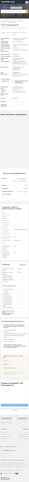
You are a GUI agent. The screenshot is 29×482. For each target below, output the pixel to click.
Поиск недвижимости (23, 434)
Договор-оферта (19, 470)
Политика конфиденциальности (7, 470)
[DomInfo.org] (7, 1)
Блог (27, 432)
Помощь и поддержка (23, 436)
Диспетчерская (16, 32)
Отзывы (14, 34)
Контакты (26, 438)
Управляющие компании (6, 436)
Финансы (24, 32)
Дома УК (8, 32)
